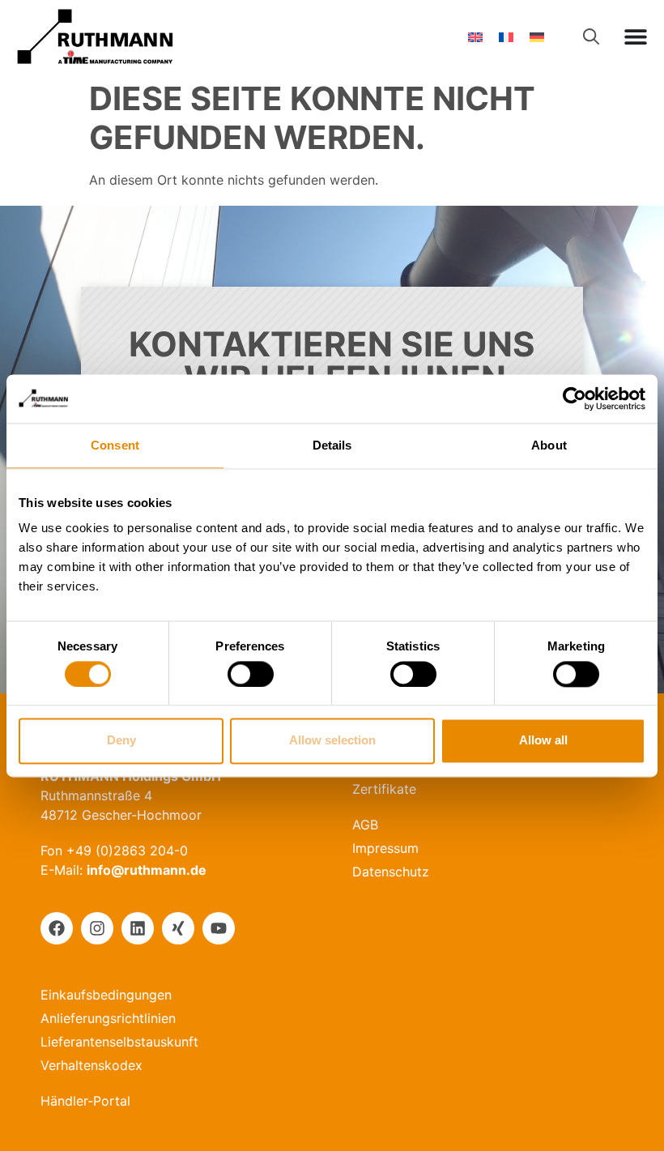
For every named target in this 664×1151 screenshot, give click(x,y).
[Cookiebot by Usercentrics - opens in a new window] (574, 398)
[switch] (251, 674)
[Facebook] (56, 928)
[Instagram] (97, 928)
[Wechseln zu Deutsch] (536, 37)
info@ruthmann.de (146, 870)
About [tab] (549, 445)
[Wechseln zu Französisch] (506, 37)
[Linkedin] (137, 928)
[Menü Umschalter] (636, 36)
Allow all (543, 741)
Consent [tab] (115, 445)
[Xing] (178, 928)
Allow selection (332, 741)
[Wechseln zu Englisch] (475, 37)
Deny (121, 741)
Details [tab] (332, 445)
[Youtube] (218, 928)
